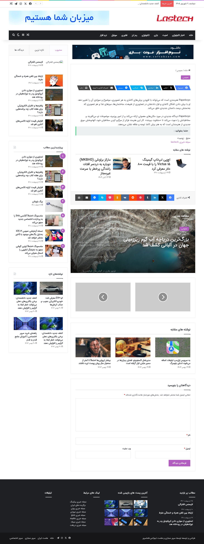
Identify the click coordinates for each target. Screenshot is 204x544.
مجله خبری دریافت (78, 525)
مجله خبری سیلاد (78, 522)
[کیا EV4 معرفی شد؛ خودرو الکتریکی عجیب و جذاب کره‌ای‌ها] (51, 288)
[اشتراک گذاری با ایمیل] (87, 197)
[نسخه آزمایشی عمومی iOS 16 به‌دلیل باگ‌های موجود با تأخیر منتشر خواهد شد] (54, 235)
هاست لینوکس (156, 538)
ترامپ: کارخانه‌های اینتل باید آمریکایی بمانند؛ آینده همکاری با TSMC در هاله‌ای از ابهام (158, 242)
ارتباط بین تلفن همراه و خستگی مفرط (28, 77)
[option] (133, 241)
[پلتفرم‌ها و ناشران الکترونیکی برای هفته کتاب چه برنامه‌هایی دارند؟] (54, 110)
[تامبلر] (147, 197)
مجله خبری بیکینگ (78, 502)
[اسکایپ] (102, 197)
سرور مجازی (170, 538)
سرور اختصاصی (16, 538)
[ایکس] (162, 197)
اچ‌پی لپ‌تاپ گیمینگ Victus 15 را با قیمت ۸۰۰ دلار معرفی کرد (154, 164)
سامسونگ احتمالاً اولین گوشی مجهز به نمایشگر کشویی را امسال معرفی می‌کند (29, 250)
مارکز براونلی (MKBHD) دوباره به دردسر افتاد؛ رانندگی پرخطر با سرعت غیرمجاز (95, 166)
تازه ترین (39, 50)
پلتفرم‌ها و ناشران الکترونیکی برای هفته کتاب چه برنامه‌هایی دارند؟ (29, 109)
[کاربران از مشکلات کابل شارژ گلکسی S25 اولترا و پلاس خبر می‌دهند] (140, 522)
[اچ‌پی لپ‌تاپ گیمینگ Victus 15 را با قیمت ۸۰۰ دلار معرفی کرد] (181, 164)
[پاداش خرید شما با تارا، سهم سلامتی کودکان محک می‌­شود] (111, 522)
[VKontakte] (125, 197)
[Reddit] (133, 197)
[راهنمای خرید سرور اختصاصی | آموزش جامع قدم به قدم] (25, 323)
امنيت (165, 35)
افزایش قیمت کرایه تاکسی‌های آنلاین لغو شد (29, 122)
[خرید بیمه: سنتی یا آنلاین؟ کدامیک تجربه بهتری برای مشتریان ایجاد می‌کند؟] (140, 504)
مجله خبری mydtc (78, 518)
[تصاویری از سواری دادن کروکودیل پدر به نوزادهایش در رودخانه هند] (54, 95)
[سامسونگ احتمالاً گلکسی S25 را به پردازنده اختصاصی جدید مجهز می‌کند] (54, 220)
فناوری (124, 35)
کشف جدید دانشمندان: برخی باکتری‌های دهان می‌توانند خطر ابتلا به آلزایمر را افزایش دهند (120, 3)
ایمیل (187, 448)
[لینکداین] (155, 197)
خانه (191, 35)
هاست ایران (43, 538)
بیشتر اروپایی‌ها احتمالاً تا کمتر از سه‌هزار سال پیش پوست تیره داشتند (95, 362)
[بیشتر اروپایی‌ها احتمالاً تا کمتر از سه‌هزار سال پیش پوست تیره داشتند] (93, 347)
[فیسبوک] (170, 197)
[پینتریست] (140, 197)
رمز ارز (134, 35)
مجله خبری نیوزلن (78, 512)
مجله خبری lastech (180, 142)
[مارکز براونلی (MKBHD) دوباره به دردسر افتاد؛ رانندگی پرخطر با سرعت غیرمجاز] (122, 164)
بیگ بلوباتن (37, 201)
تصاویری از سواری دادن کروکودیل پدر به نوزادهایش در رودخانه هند (29, 94)
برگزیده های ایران (78, 505)
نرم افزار (103, 35)
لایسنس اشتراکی (35, 62)
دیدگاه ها (19, 50)
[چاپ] (79, 197)
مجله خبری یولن (78, 508)
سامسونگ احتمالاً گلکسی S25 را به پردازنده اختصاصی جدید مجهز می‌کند (28, 219)
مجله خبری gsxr (78, 515)
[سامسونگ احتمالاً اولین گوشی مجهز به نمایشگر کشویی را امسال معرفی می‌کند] (54, 251)
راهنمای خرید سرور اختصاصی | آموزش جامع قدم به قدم (26, 336)
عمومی (179, 70)
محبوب (58, 50)
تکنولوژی (145, 35)
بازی (156, 35)
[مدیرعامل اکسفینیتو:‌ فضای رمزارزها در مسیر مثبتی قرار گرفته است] (132, 347)
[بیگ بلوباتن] (54, 206)
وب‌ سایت (126, 448)
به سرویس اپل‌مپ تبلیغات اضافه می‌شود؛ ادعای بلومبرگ (175, 362)
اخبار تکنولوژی (178, 35)
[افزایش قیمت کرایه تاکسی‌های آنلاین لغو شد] (54, 125)
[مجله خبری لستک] (175, 19)
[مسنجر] (94, 197)
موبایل (114, 35)
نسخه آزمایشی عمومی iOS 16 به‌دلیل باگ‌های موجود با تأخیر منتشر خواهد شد (29, 234)
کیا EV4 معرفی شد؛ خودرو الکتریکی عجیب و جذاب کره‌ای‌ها (52, 301)
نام (188, 435)
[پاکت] (110, 197)
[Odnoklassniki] (117, 197)
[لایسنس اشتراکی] (54, 66)
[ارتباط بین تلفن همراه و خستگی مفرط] (54, 81)
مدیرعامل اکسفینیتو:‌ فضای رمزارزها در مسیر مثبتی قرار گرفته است (133, 362)
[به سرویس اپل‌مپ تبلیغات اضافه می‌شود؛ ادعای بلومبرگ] (172, 347)
